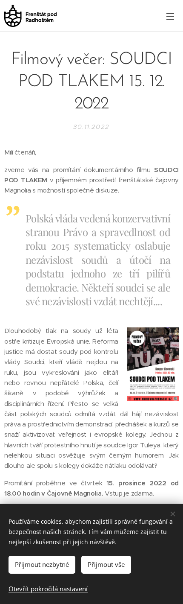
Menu (170, 15)
